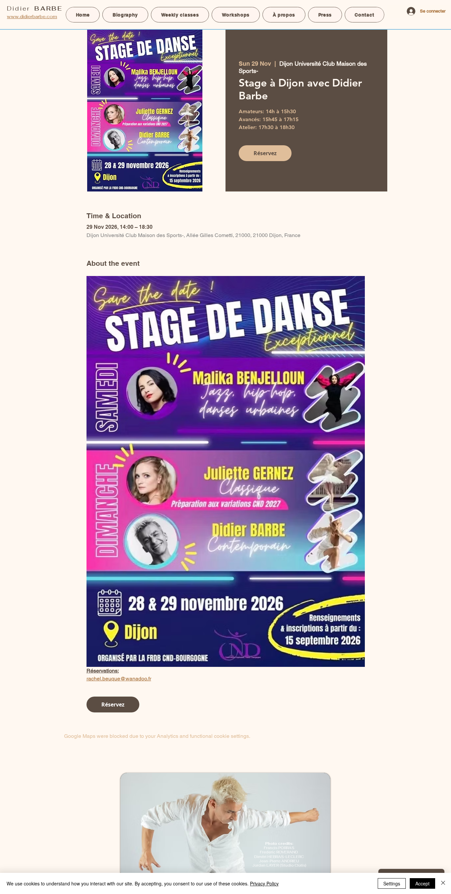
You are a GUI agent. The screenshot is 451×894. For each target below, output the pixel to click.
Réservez (265, 153)
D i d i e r (34, 8)
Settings (391, 883)
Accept (422, 883)
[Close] (443, 883)
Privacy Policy (264, 883)
